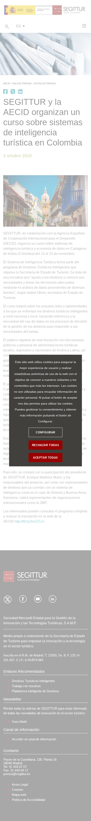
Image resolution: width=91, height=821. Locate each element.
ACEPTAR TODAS (45, 457)
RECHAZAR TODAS (45, 445)
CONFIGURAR (45, 432)
